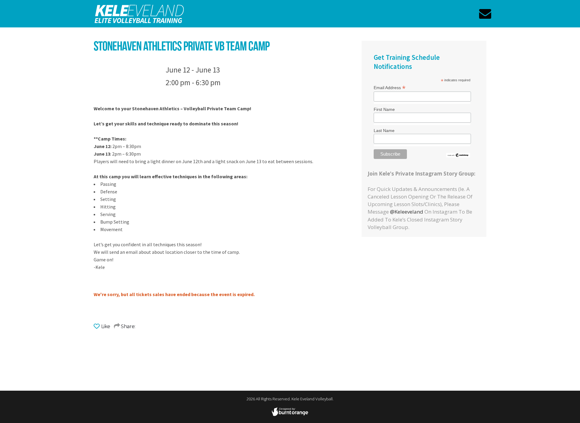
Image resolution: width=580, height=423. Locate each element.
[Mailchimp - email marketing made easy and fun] (458, 155)
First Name (384, 109)
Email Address (390, 87)
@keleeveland (406, 211)
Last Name (384, 130)
